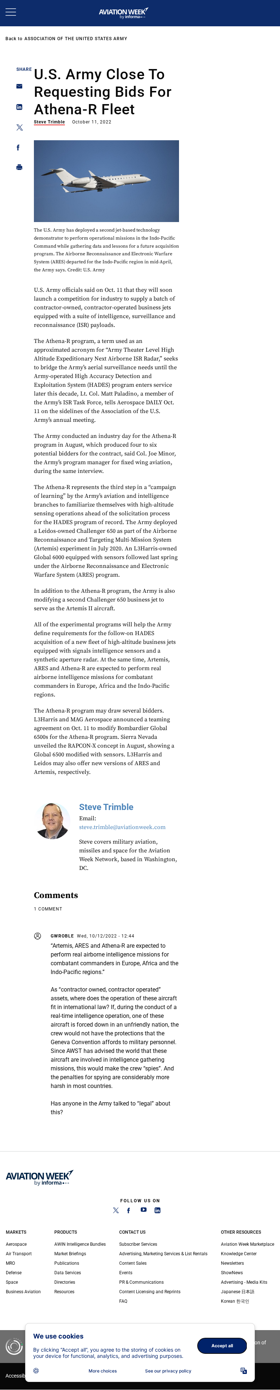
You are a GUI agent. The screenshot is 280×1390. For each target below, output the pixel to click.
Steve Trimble (49, 122)
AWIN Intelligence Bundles (80, 1244)
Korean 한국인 (235, 1301)
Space (12, 1282)
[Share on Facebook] (17, 148)
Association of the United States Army (75, 38)
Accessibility (19, 1376)
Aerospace (16, 1244)
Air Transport (19, 1253)
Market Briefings (70, 1253)
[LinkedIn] (157, 1211)
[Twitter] (116, 1211)
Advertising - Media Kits (244, 1282)
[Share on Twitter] (17, 128)
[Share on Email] (17, 88)
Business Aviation (23, 1291)
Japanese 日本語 (237, 1291)
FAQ (123, 1301)
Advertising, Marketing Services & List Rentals (163, 1253)
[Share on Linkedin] (17, 108)
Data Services (67, 1272)
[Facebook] (130, 1211)
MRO (10, 1263)
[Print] (17, 168)
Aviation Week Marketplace (247, 1244)
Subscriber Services (138, 1244)
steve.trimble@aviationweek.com (122, 827)
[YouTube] (144, 1211)
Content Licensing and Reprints (149, 1291)
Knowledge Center (239, 1253)
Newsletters (232, 1263)
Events (125, 1272)
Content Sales (133, 1263)
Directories (64, 1282)
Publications (66, 1263)
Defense (14, 1272)
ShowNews (232, 1272)
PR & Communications (141, 1282)
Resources (64, 1291)
